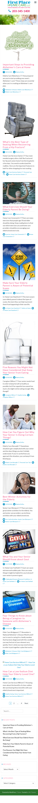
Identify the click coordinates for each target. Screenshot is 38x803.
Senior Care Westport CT (25, 519)
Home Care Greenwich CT (18, 234)
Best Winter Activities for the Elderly (17, 498)
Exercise (7, 234)
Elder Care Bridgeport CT (25, 651)
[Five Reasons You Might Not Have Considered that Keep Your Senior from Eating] (19, 341)
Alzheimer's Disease (11, 89)
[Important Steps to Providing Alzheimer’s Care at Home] (19, 45)
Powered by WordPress (9, 792)
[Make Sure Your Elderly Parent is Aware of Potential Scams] (19, 262)
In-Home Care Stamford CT (13, 308)
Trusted (24, 792)
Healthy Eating (22, 395)
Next (26, 703)
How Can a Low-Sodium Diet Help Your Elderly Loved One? (18, 672)
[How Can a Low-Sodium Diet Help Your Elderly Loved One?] (19, 665)
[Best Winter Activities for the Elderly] (19, 483)
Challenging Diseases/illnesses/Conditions (17, 579)
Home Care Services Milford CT (23, 694)
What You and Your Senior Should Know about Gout (17, 558)
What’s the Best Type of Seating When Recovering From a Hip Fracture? (16, 144)
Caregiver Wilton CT (11, 395)
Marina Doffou (20, 72)
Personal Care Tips (25, 462)
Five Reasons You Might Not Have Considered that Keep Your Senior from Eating (18, 370)
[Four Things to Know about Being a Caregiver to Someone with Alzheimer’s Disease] (19, 602)
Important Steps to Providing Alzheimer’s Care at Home (18, 66)
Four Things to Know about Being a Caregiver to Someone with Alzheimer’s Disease (17, 619)
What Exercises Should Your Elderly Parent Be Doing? (17, 208)
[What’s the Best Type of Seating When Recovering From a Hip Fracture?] (19, 119)
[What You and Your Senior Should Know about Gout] (19, 541)
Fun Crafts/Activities (11, 519)
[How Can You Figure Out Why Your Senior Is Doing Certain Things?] (19, 417)
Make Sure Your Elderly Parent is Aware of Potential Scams (18, 285)
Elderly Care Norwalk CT (12, 462)
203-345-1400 (21, 11)
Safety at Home (26, 308)
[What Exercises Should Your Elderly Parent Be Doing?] (19, 193)
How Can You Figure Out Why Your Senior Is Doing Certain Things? (18, 435)
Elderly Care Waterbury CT (25, 89)
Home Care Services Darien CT (14, 172)
